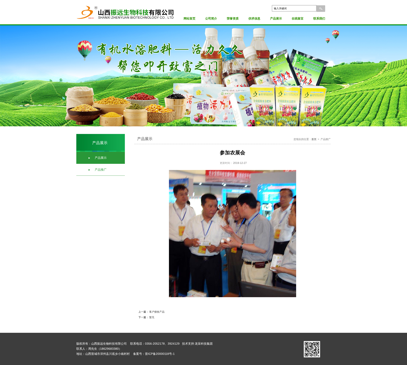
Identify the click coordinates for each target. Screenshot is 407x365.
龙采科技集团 (204, 343)
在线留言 (298, 18)
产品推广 (101, 169)
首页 (313, 139)
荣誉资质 (233, 18)
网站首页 (189, 18)
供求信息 (254, 18)
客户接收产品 (156, 311)
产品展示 (276, 18)
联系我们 (319, 18)
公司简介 (211, 18)
